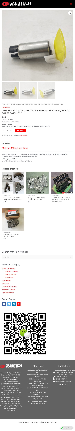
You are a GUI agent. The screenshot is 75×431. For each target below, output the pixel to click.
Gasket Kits (9, 277)
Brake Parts (5, 283)
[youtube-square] (19, 304)
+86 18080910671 (61, 377)
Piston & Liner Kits (12, 271)
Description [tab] (6, 143)
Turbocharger (6, 280)
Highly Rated (10, 104)
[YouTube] (68, 384)
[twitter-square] (9, 304)
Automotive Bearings (8, 289)
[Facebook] (60, 384)
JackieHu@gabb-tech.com (63, 381)
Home (3, 104)
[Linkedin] (66, 384)
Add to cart (20, 130)
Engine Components (8, 268)
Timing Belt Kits (11, 274)
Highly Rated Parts (8, 292)
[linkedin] (14, 304)
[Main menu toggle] (71, 4)
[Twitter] (63, 384)
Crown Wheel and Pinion (9, 286)
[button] (70, 13)
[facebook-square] (4, 304)
